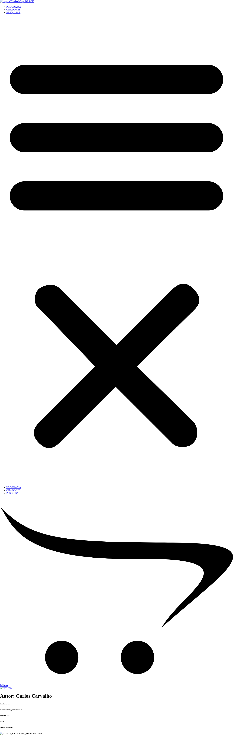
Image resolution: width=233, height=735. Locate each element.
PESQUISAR (13, 12)
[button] (116, 249)
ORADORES (13, 9)
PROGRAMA (13, 6)
